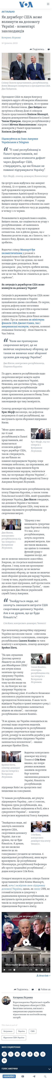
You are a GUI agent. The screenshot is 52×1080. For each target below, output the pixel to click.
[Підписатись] (4, 1060)
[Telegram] (34, 1076)
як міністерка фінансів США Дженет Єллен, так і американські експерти (23, 323)
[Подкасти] (42, 1054)
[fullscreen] (47, 970)
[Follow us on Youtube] (17, 1054)
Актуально (8, 12)
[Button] (37, 49)
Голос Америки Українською (21, 920)
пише (37, 889)
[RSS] (36, 1054)
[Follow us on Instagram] (23, 1054)
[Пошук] (45, 1076)
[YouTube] (22, 1076)
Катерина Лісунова (11, 38)
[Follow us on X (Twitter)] (10, 1054)
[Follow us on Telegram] (30, 1054)
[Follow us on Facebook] (4, 1054)
